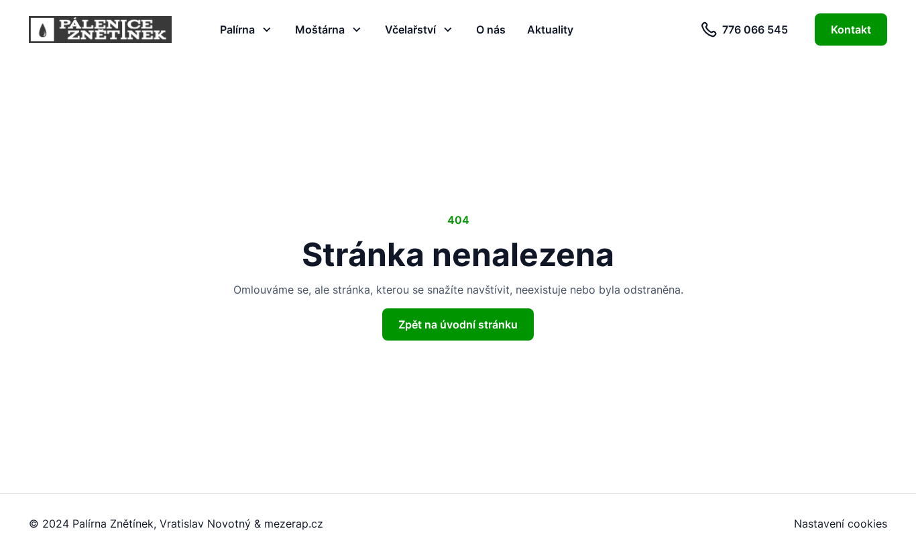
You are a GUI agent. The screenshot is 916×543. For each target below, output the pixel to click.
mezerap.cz (293, 523)
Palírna (237, 29)
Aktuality (550, 29)
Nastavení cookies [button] (840, 523)
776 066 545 (755, 29)
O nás (491, 29)
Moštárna (320, 29)
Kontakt (851, 29)
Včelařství (410, 29)
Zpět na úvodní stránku (458, 324)
